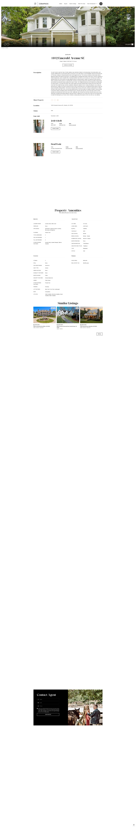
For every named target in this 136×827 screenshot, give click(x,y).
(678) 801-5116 (62, 125)
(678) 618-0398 (69, 148)
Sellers (60, 3)
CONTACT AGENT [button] (55, 128)
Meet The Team (81, 3)
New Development (91, 3)
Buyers (65, 3)
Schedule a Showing (68, 65)
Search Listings (72, 3)
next (8, 44)
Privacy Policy (47, 711)
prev (5, 44)
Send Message (48, 714)
